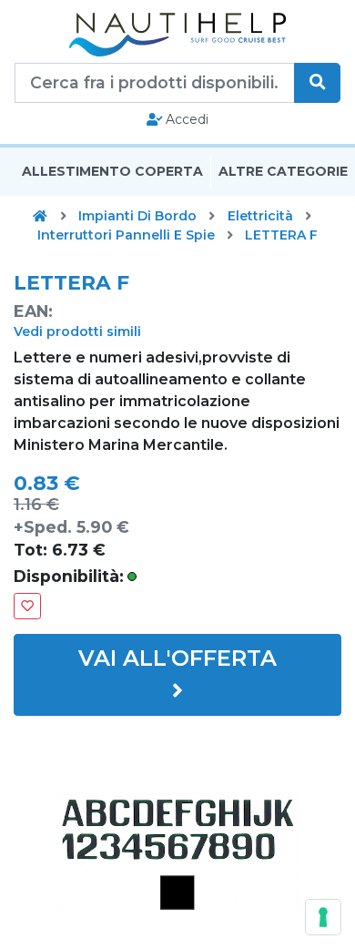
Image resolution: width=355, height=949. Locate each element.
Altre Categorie (283, 171)
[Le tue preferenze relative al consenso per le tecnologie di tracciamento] (323, 917)
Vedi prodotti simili (77, 331)
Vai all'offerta (177, 658)
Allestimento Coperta (112, 171)
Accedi (185, 119)
